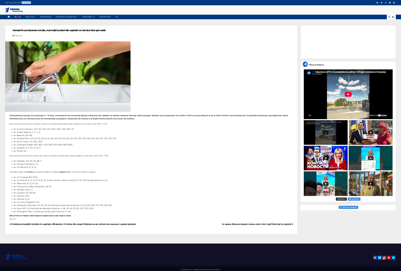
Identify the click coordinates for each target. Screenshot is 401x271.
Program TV (88, 17)
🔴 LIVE (18, 17)
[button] (389, 17)
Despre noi (105, 17)
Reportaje (45, 17)
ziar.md (12, 219)
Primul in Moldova (22, 216)
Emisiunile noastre (66, 17)
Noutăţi (30, 17)
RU (116, 17)
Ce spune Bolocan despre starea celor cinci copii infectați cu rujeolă (256, 224)
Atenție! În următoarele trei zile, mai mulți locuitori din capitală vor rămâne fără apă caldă (59, 30)
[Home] (8, 17)
